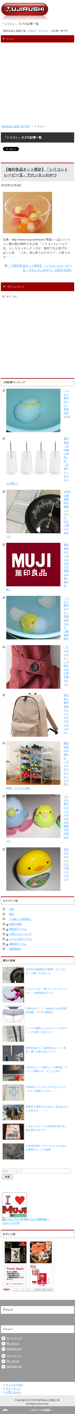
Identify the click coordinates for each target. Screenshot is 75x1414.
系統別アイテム (18, 943)
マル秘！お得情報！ (20, 919)
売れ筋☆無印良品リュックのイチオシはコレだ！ (66, 714)
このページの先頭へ (41, 1410)
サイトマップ (14, 1338)
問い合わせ (13, 1343)
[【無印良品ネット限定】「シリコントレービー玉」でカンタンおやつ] (27, 231)
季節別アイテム (18, 929)
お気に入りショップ (20, 934)
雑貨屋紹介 (15, 948)
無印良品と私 (14, 1348)
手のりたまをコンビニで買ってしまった (66, 864)
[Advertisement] (37, 82)
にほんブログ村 (11, 1223)
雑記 (11, 914)
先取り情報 (15, 924)
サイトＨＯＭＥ (14, 1384)
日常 (11, 909)
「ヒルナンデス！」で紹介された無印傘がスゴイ (66, 666)
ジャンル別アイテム (20, 938)
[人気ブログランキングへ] (14, 1215)
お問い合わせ (13, 1392)
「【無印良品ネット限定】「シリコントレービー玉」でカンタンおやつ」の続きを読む (40, 268)
